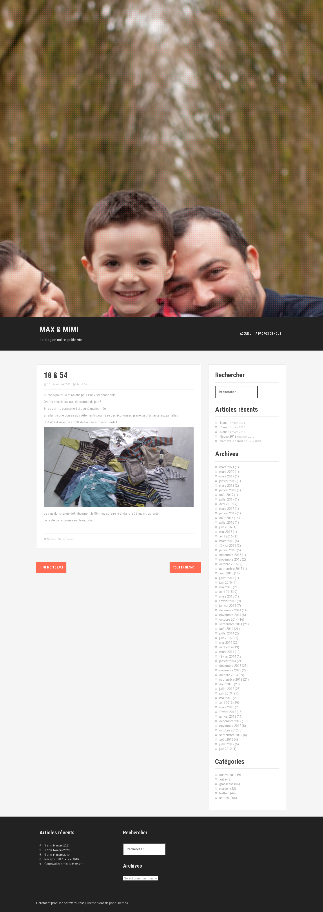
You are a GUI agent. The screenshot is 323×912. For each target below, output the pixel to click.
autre (223, 779)
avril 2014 (226, 647)
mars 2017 (226, 508)
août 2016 (226, 518)
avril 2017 (226, 504)
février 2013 (227, 712)
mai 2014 (225, 642)
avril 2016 (226, 536)
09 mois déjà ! (51, 567)
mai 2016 (225, 532)
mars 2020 (226, 471)
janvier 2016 (227, 550)
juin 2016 (225, 527)
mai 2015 (225, 587)
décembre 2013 (230, 665)
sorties (224, 798)
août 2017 (226, 495)
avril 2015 (226, 592)
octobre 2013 (228, 675)
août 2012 (226, 739)
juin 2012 (225, 749)
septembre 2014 (230, 624)
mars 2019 (226, 476)
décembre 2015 (230, 555)
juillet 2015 (226, 578)
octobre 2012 (228, 730)
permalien (67, 539)
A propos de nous (268, 333)
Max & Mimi (59, 329)
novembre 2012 (230, 725)
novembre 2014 (230, 615)
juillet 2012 (226, 744)
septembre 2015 (230, 568)
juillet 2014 (226, 633)
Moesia (103, 903)
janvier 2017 (227, 513)
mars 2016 (226, 541)
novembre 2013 (230, 670)
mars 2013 (226, 707)
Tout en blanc (185, 567)
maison (224, 788)
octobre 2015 (228, 564)
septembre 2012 (230, 735)
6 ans (223, 432)
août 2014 (226, 629)
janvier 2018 (227, 490)
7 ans (223, 427)
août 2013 (226, 684)
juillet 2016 (226, 522)
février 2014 (227, 656)
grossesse (226, 784)
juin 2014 (225, 638)
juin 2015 (225, 582)
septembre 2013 (230, 679)
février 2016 (227, 545)
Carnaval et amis (231, 441)
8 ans (223, 422)
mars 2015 (226, 596)
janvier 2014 (227, 661)
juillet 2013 (226, 689)
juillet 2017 (226, 499)
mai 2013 (225, 698)
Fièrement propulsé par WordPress (60, 903)
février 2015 (227, 601)
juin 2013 (225, 693)
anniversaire (227, 775)
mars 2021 (226, 467)
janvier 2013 (227, 716)
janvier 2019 (227, 481)
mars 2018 (226, 485)
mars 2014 (226, 652)
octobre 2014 (228, 619)
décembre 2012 (230, 721)
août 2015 (226, 573)
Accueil (245, 333)
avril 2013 (226, 702)
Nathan (51, 539)
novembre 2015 (230, 559)
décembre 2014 (230, 610)
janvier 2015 (227, 605)
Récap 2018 (228, 436)
